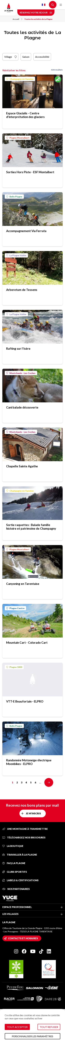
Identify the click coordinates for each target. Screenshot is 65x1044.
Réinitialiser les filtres (14, 70)
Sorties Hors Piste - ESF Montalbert (30, 172)
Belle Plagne (15, 196)
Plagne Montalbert (19, 137)
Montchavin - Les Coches (22, 373)
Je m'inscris (33, 813)
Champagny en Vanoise (21, 79)
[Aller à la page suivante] (48, 782)
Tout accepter (17, 1026)
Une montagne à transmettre (27, 828)
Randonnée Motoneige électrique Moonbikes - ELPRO (28, 762)
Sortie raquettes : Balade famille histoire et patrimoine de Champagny (31, 526)
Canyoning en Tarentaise (22, 583)
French (43, 5)
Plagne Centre (16, 608)
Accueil (16, 19)
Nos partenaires (18, 888)
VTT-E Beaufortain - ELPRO (24, 701)
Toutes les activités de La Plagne (38, 19)
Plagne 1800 (15, 667)
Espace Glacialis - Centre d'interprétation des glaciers (25, 115)
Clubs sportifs (16, 871)
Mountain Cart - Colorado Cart (26, 642)
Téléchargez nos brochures (26, 837)
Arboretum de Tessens (21, 289)
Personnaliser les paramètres (32, 1036)
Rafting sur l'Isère (18, 348)
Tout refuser (49, 1026)
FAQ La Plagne (15, 863)
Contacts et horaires (23, 938)
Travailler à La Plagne (21, 854)
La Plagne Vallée (17, 255)
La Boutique (14, 846)
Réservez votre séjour (34, 12)
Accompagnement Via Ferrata (26, 231)
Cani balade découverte (22, 407)
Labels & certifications (22, 880)
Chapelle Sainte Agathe (22, 466)
